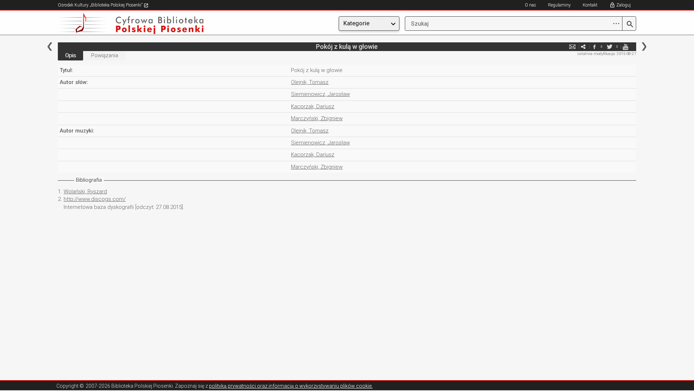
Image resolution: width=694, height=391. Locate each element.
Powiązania (104, 55)
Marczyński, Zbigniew (317, 118)
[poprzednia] (49, 46)
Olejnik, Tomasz (310, 82)
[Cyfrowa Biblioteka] (144, 23)
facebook (594, 46)
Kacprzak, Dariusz (312, 106)
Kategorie (356, 23)
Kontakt (590, 5)
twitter (609, 46)
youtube (625, 46)
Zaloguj (623, 5)
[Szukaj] (629, 24)
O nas (530, 5)
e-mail (572, 46)
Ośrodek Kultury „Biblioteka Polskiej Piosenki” (100, 5)
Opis (70, 55)
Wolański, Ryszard (85, 191)
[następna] (644, 46)
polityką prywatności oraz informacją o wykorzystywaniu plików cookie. (291, 386)
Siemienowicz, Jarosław (320, 94)
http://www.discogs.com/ (95, 199)
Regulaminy (559, 5)
